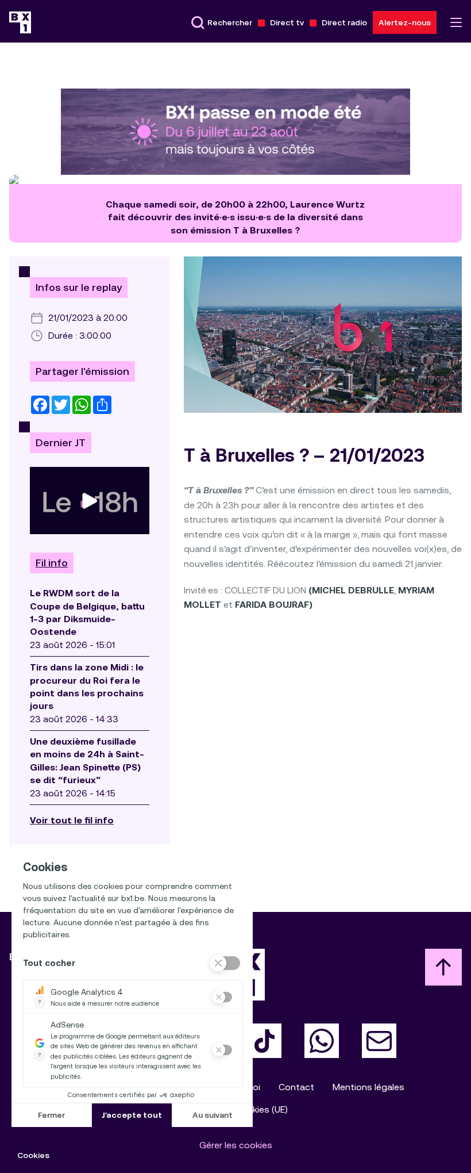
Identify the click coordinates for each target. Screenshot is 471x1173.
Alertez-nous (405, 22)
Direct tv (287, 22)
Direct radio (344, 22)
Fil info (52, 562)
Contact (296, 1087)
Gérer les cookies (235, 1145)
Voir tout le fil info (72, 820)
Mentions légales (368, 1087)
